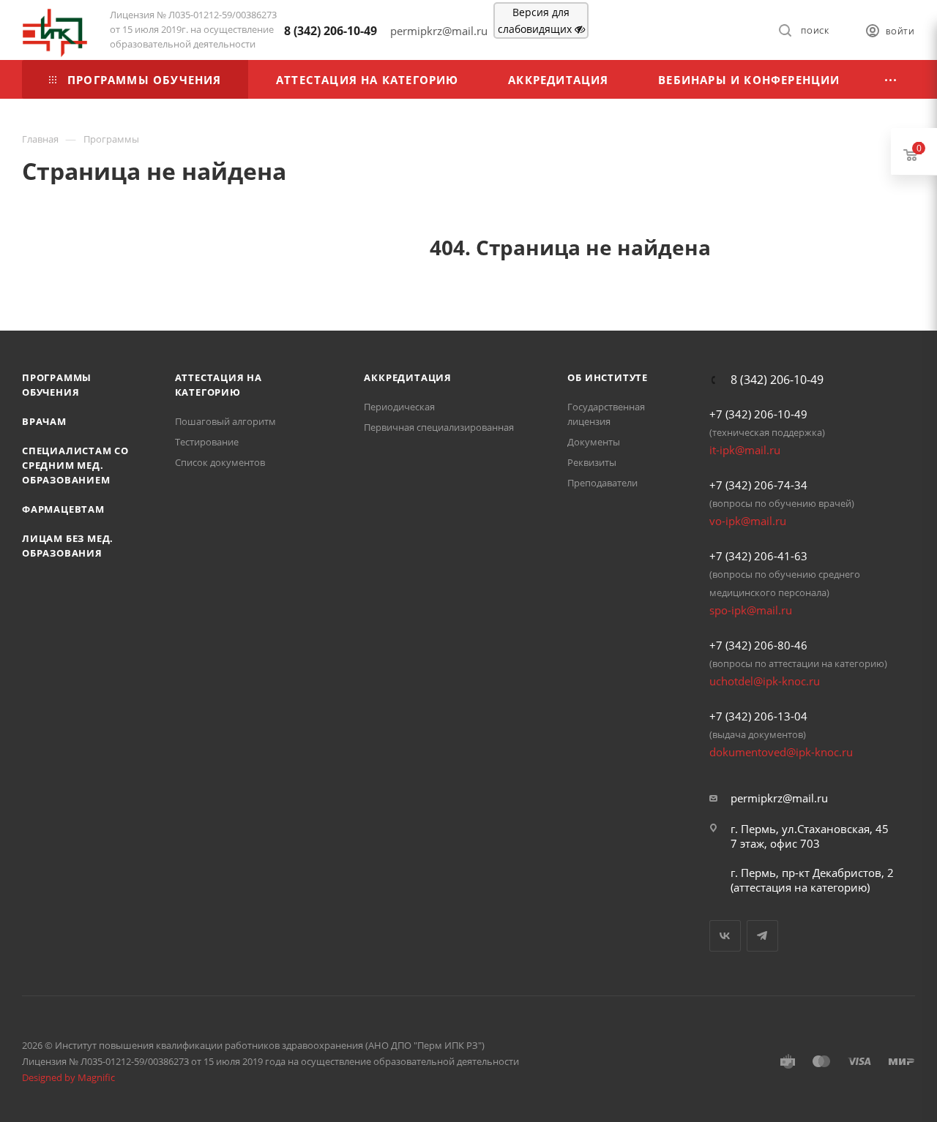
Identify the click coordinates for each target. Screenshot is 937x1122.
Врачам (44, 421)
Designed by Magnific (68, 1077)
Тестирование (207, 441)
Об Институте (607, 377)
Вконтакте (725, 936)
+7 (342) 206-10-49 (758, 414)
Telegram (762, 936)
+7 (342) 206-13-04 (758, 716)
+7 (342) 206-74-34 (758, 485)
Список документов (220, 462)
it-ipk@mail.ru (744, 450)
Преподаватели (602, 482)
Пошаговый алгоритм (225, 421)
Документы (593, 441)
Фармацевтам (63, 509)
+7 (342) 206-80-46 (758, 645)
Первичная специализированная (439, 427)
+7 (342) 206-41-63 (758, 556)
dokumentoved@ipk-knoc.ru (781, 752)
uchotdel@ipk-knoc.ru (764, 681)
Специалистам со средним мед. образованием (75, 465)
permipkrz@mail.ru (779, 798)
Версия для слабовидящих (536, 20)
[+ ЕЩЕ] (891, 79)
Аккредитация (408, 377)
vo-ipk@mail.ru (747, 520)
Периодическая (399, 406)
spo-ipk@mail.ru (750, 610)
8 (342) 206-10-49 (330, 31)
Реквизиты (591, 462)
